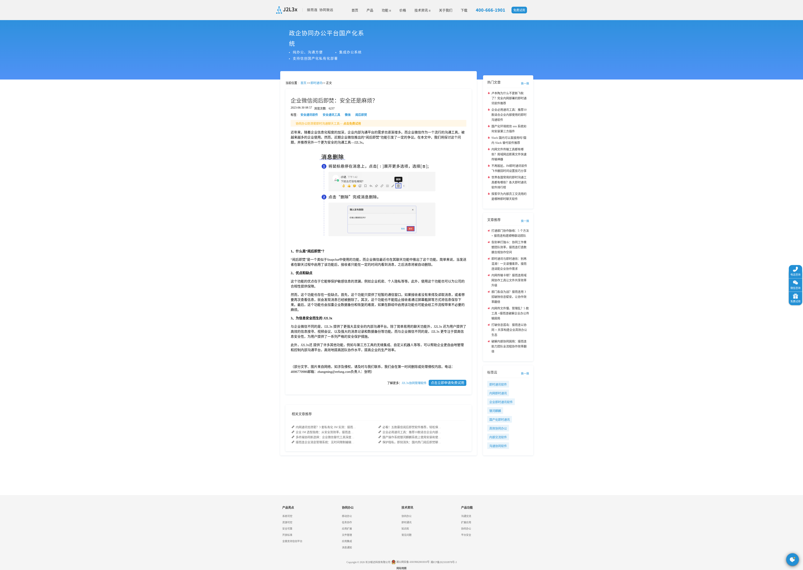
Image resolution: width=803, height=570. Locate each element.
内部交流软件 (498, 437)
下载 (464, 10)
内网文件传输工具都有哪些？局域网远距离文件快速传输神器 (509, 154)
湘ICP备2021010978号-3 (444, 562)
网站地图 (401, 568)
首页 (355, 10)
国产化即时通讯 (499, 419)
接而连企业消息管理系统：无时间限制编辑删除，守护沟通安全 (326, 442)
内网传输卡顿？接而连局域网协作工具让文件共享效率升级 (509, 280)
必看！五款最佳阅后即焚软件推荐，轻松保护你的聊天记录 (412, 427)
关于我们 (445, 10)
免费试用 (519, 10)
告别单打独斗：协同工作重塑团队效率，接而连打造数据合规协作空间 (509, 247)
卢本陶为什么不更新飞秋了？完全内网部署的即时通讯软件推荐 (509, 98)
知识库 (405, 528)
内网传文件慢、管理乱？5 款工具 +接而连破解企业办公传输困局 (510, 313)
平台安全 (466, 535)
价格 (402, 10)
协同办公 (407, 516)
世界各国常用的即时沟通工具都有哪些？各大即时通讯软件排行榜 (509, 182)
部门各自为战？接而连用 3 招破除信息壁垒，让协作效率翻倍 (509, 296)
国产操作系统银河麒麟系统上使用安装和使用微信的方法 (412, 437)
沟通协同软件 (498, 446)
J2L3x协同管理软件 (414, 383)
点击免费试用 (352, 123)
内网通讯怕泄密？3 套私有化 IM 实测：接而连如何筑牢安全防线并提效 (326, 427)
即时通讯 (407, 522)
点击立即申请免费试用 (447, 383)
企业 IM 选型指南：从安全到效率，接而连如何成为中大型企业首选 (326, 432)
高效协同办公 (498, 428)
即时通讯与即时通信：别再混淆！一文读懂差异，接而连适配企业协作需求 (509, 263)
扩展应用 (466, 522)
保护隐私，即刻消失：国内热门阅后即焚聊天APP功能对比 (412, 442)
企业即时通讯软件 (501, 402)
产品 (370, 10)
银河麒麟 (495, 410)
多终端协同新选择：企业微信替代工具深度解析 (326, 437)
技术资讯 (421, 10)
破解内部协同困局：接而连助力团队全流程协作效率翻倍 (509, 346)
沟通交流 (466, 516)
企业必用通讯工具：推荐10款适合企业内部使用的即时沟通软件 (412, 432)
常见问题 (14, 146)
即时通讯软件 (498, 384)
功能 (385, 10)
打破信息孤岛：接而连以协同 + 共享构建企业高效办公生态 (509, 329)
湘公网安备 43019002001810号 (413, 562)
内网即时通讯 (498, 393)
